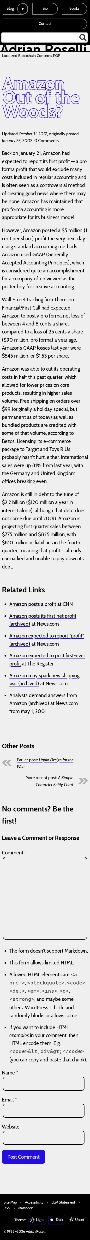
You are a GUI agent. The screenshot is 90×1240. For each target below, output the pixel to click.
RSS (7, 1208)
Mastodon (25, 1208)
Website (10, 1127)
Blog (10, 8)
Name (10, 1073)
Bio (45, 8)
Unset (79, 1219)
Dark (59, 1219)
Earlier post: (45, 763)
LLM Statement (63, 1202)
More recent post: (49, 781)
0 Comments (46, 140)
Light (40, 1219)
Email (9, 1100)
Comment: (13, 853)
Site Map (10, 1202)
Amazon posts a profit (32, 604)
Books (74, 8)
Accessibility (34, 1202)
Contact (45, 23)
